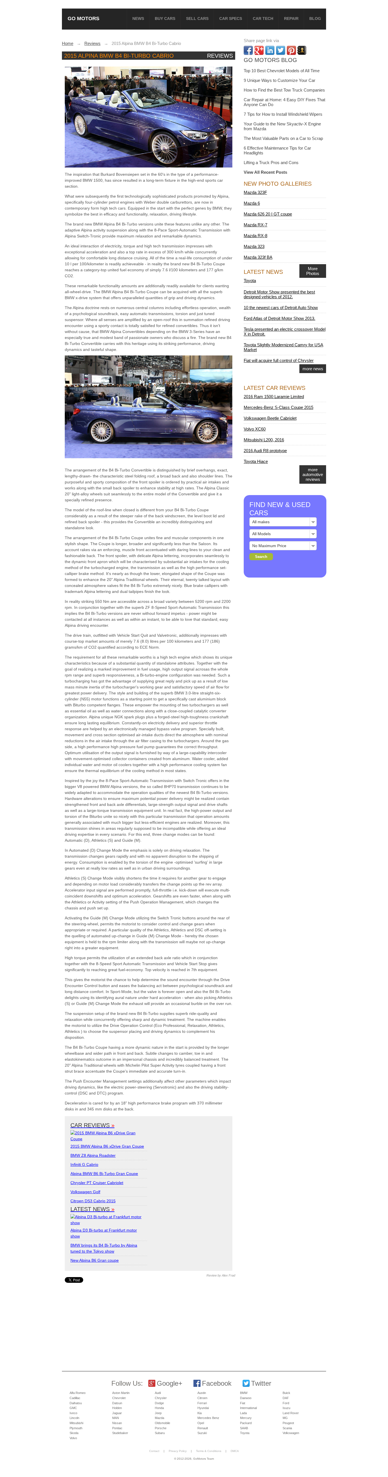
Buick (286, 1393)
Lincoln (74, 1418)
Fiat (242, 1403)
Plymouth (76, 1428)
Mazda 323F (255, 192)
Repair (291, 18)
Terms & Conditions (208, 1451)
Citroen (202, 1398)
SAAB (244, 1428)
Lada (243, 1413)
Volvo (73, 1438)
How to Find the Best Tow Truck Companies (284, 90)
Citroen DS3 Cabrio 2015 (93, 1201)
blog (315, 18)
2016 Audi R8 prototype (265, 450)
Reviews (220, 56)
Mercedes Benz (208, 1418)
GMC (73, 1408)
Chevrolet (119, 1398)
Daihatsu (76, 1403)
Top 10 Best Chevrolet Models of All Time (282, 70)
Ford (286, 1403)
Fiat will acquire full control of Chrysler (279, 360)
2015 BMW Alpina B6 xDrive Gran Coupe (107, 1146)
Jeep (158, 1413)
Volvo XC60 (255, 429)
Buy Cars (165, 18)
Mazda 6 (252, 203)
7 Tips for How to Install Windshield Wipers (283, 114)
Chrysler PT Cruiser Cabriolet (96, 1182)
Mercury (246, 1418)
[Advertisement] (149, 1322)
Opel (200, 1423)
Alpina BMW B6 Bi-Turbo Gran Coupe (104, 1173)
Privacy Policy (178, 1451)
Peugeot (288, 1423)
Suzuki (202, 1433)
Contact (154, 1451)
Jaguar (117, 1413)
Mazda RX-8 (255, 235)
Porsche (160, 1428)
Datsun (117, 1403)
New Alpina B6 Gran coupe (94, 1260)
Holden (117, 1408)
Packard (246, 1423)
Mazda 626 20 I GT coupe (268, 214)
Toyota (250, 280)
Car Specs (230, 18)
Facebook (216, 1383)
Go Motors (83, 18)
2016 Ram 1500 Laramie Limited (274, 396)
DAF (286, 1398)
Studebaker (120, 1433)
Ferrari (202, 1403)
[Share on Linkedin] (269, 50)
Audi (158, 1393)
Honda (159, 1408)
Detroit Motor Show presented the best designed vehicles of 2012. (279, 294)
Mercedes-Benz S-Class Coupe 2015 (278, 407)
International (248, 1408)
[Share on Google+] (259, 50)
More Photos (312, 271)
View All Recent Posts (265, 172)
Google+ (169, 1383)
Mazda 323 (254, 246)
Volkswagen (291, 1433)
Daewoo (245, 1398)
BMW (243, 1393)
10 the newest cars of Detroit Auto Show (281, 307)
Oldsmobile (162, 1423)
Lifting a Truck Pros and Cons (271, 162)
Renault (202, 1428)
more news (313, 368)
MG (285, 1418)
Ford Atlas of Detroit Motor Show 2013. (279, 318)
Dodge (159, 1403)
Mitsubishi (76, 1423)
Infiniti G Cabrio (84, 1164)
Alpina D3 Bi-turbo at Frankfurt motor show (103, 1233)
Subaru (160, 1433)
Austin (201, 1393)
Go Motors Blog (270, 60)
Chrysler (161, 1398)
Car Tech (263, 18)
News (138, 18)
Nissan (117, 1423)
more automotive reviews (313, 474)
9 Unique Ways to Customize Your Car (279, 80)
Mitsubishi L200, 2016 (264, 439)
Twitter (261, 1383)
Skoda (74, 1433)
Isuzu (286, 1408)
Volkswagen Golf (85, 1192)
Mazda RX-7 (255, 224)
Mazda (159, 1418)
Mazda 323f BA (258, 257)
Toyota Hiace (256, 461)
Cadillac (75, 1398)
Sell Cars (197, 18)
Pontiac (117, 1428)
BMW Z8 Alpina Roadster (93, 1155)
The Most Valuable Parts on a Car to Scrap (283, 138)
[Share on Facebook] (248, 50)
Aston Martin (121, 1393)
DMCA (235, 1451)
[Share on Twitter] (280, 50)
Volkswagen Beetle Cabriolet (270, 418)
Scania (287, 1428)
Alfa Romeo (77, 1393)
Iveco (73, 1413)
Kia (199, 1413)
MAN (115, 1418)
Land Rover (291, 1413)
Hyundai (203, 1408)
